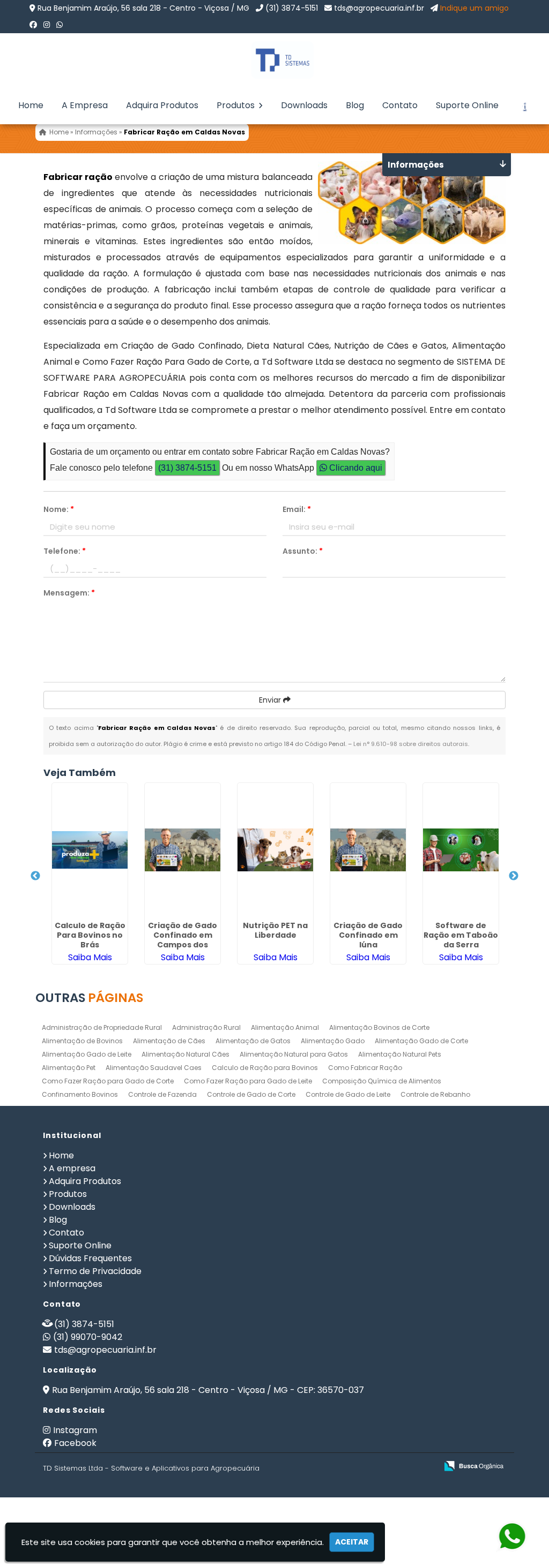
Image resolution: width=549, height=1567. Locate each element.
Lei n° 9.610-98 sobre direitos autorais (410, 744)
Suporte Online (467, 105)
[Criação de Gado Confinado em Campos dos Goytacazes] (182, 850)
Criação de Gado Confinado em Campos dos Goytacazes (182, 940)
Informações (75, 1284)
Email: (297, 509)
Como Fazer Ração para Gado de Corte (108, 1081)
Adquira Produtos (162, 105)
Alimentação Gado (333, 1040)
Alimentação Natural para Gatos (294, 1054)
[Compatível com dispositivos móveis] (424, 1466)
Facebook (75, 1443)
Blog (355, 105)
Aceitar (351, 1541)
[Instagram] (46, 24)
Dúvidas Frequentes (90, 1258)
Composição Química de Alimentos (381, 1081)
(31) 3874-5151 (291, 8)
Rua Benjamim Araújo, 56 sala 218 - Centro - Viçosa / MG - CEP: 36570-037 (208, 1390)
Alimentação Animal (285, 1027)
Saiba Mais (90, 957)
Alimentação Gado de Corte (421, 1040)
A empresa (72, 1168)
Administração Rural (206, 1027)
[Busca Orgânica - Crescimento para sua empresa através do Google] (473, 1465)
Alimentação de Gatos (253, 1040)
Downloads (304, 105)
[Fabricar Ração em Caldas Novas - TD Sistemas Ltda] (274, 60)
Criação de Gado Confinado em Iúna (368, 935)
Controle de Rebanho (435, 1094)
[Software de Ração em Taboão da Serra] (461, 850)
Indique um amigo (474, 8)
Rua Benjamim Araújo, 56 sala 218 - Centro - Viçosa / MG (143, 8)
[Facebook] (33, 24)
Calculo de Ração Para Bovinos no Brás (90, 935)
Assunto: (303, 551)
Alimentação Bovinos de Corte (379, 1027)
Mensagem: (69, 592)
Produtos (237, 105)
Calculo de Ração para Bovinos (265, 1067)
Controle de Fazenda (162, 1094)
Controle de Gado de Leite (348, 1094)
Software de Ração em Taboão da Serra (461, 935)
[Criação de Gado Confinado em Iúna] (368, 850)
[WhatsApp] (59, 24)
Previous (35, 876)
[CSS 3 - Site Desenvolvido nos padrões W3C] (387, 1466)
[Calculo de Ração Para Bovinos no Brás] (90, 850)
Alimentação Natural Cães (185, 1054)
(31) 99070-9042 (87, 1337)
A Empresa (85, 105)
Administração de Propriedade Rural (102, 1027)
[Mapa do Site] (322, 1466)
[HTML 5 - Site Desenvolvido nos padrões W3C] (350, 1466)
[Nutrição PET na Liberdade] (275, 850)
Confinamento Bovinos (80, 1094)
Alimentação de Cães (169, 1040)
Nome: (58, 509)
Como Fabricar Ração (365, 1067)
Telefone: (64, 551)
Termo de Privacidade (95, 1271)
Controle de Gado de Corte (251, 1094)
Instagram (75, 1430)
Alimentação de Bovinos (82, 1040)
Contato (400, 105)
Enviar (271, 700)
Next (513, 876)
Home (30, 105)
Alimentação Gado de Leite (86, 1054)
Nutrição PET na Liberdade (275, 930)
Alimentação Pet (68, 1067)
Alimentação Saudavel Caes (154, 1067)
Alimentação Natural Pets (399, 1054)
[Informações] (523, 105)
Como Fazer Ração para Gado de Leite (248, 1081)
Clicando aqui (354, 467)
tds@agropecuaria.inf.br (379, 8)
